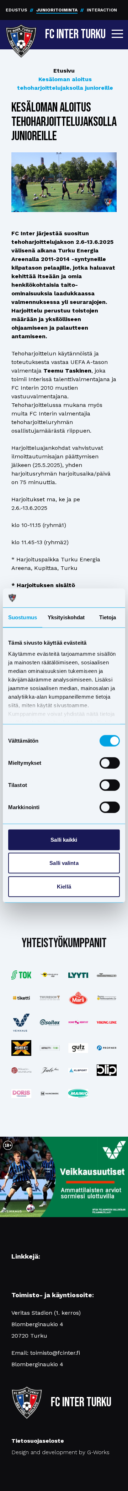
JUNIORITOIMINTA (57, 10)
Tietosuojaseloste (37, 1440)
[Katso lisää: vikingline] (107, 1022)
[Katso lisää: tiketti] (21, 998)
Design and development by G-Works (60, 1452)
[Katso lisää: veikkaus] (21, 1023)
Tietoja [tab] (107, 617)
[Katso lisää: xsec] (21, 1048)
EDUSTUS (16, 10)
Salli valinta (63, 863)
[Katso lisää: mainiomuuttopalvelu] (78, 1093)
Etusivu (64, 70)
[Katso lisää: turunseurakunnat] (21, 1070)
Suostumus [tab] (22, 617)
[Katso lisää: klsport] (78, 1070)
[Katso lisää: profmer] (107, 1048)
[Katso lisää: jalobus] (50, 1070)
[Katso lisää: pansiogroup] (107, 998)
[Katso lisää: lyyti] (78, 975)
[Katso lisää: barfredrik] (21, 1093)
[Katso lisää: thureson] (50, 998)
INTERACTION (102, 10)
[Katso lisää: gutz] (78, 1048)
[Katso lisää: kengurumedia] (50, 975)
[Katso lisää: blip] (107, 1070)
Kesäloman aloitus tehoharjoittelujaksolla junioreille (65, 83)
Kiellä (64, 886)
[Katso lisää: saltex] (50, 1022)
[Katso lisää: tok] (21, 975)
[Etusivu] (21, 33)
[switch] (110, 762)
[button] (117, 33)
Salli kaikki (63, 839)
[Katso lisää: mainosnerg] (50, 1093)
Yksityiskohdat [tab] (66, 617)
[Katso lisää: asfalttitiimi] (50, 1047)
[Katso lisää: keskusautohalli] (107, 975)
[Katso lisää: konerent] (78, 1022)
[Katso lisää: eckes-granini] (78, 998)
